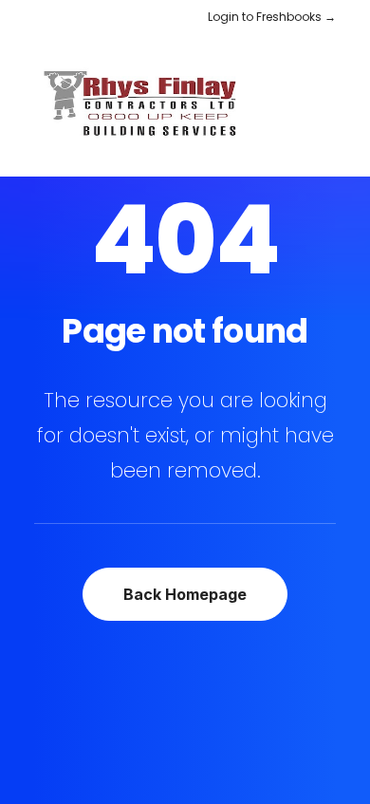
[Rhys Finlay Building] (146, 105)
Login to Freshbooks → (272, 17)
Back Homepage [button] (185, 594)
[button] (326, 105)
